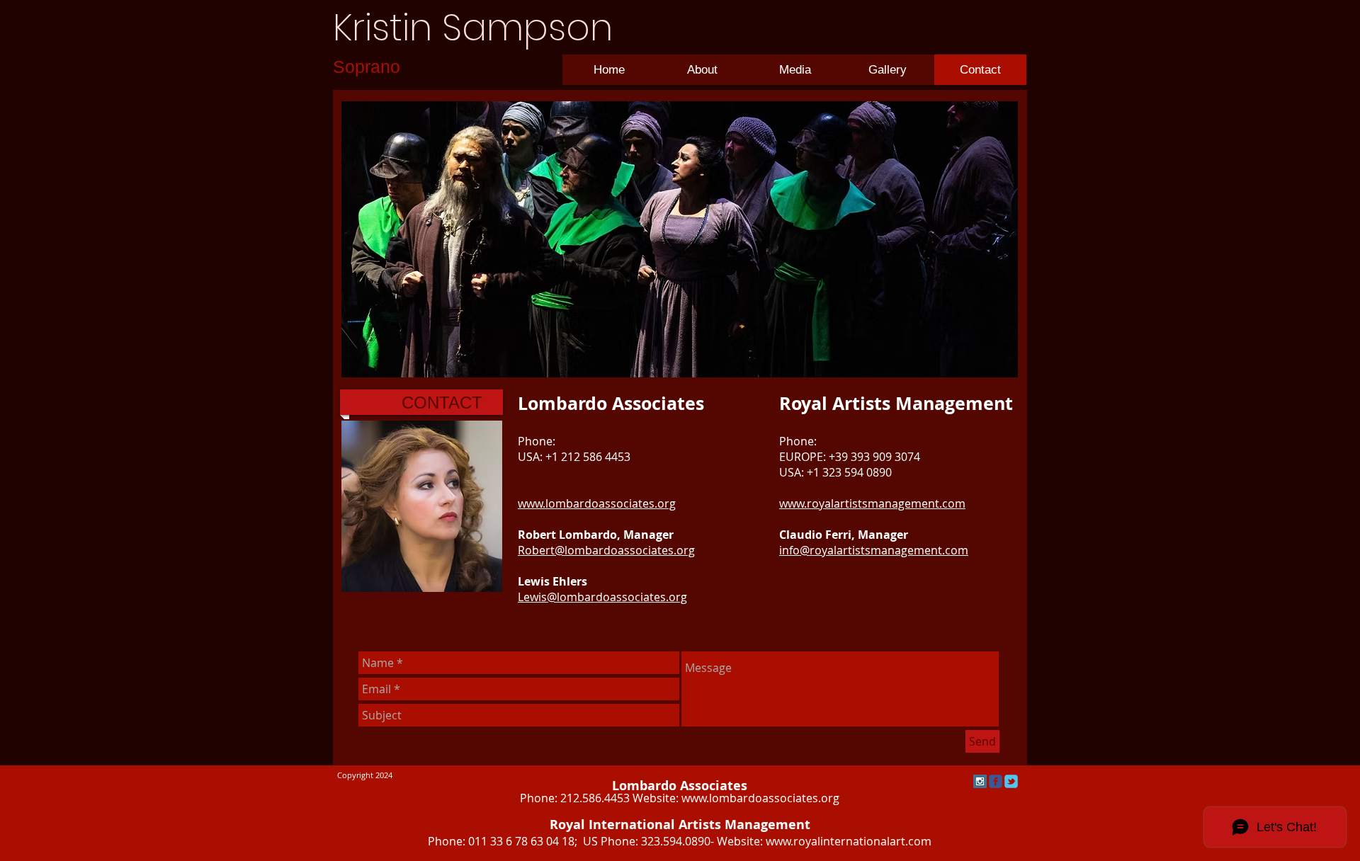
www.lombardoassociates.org (760, 798)
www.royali (794, 841)
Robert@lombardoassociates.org (606, 550)
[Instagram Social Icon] (980, 781)
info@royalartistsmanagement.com (873, 550)
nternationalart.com (877, 841)
